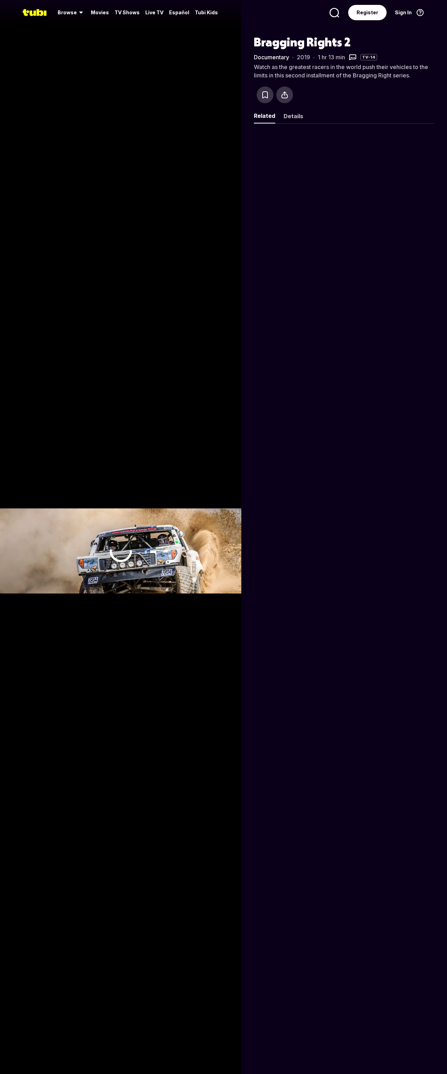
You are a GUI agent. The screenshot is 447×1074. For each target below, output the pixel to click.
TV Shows (127, 12)
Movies (100, 12)
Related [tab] (264, 115)
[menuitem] (71, 12)
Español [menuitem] (179, 12)
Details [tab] (293, 116)
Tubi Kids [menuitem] (206, 12)
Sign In (403, 12)
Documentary (271, 57)
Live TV (154, 12)
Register (367, 12)
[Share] (284, 94)
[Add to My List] (265, 94)
